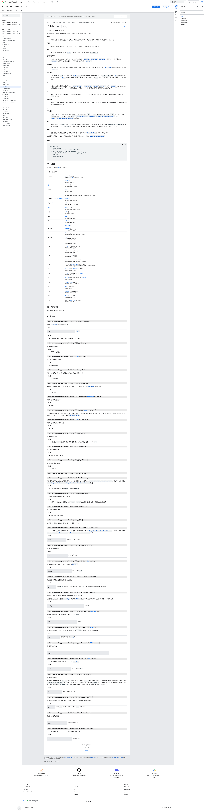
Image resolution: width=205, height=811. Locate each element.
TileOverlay (88, 86)
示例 (15, 10)
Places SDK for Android (29, 792)
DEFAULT (54, 69)
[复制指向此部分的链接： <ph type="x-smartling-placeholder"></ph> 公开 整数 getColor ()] (87, 343)
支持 (21, 10)
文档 (44, 2)
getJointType (68, 194)
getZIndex (67, 221)
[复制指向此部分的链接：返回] (52, 336)
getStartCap (68, 207)
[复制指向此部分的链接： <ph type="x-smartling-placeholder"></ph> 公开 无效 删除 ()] (84, 520)
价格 (39, 2)
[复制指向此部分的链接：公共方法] (56, 317)
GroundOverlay (77, 86)
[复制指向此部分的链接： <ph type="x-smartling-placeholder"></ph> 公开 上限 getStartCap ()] (89, 420)
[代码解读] (123, 144)
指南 (3, 10)
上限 (49, 185)
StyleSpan (83, 277)
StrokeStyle (91, 133)
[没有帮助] (125, 22)
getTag (66, 212)
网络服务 (76, 794)
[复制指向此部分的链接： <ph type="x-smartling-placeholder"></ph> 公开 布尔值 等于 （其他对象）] (92, 321)
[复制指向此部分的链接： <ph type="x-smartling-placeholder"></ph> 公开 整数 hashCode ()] (88, 473)
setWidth (67, 295)
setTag (66, 286)
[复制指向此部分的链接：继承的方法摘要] (60, 307)
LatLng (52, 203)
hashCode (67, 225)
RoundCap (102, 59)
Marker (113, 86)
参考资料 (9, 10)
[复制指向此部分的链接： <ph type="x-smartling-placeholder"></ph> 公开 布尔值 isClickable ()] (90, 478)
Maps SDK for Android (18, 7)
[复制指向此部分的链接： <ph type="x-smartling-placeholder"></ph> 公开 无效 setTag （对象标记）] (93, 674)
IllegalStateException (97, 136)
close (202, 6)
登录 (202, 2)
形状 (59, 167)
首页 (48, 22)
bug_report (197, 6)
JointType (108, 67)
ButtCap (86, 59)
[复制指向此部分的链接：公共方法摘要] (58, 172)
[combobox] (178, 1)
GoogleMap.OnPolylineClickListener (62, 118)
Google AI (80, 801)
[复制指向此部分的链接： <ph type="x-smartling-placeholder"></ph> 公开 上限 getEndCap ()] (88, 356)
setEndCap (67, 255)
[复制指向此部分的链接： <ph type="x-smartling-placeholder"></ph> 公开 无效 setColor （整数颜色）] (94, 545)
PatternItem (77, 76)
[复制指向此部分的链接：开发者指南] (57, 164)
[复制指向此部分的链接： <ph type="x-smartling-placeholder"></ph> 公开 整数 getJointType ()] (90, 383)
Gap (116, 76)
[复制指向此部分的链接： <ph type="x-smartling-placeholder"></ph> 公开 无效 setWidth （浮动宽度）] (94, 713)
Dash (63, 77)
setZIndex (72, 300)
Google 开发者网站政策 (117, 757)
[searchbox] (11, 15)
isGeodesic (67, 232)
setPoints (67, 273)
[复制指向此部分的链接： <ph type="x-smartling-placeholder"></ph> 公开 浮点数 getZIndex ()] (89, 460)
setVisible (67, 291)
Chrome (51, 801)
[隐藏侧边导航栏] (19, 808)
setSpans (67, 277)
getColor (67, 180)
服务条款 (126, 794)
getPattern (67, 198)
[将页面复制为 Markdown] (63, 26)
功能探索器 (26, 789)
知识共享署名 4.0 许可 (69, 757)
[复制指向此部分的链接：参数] (52, 327)
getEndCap (67, 185)
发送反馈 (122, 26)
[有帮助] (123, 22)
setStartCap (68, 282)
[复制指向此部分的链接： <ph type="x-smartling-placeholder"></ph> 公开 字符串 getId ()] (86, 370)
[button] (10, 32)
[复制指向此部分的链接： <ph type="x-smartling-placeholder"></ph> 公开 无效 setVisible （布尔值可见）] (96, 697)
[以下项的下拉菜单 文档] (48, 2)
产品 (34, 2)
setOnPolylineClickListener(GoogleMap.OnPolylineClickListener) (93, 116)
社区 (57, 2)
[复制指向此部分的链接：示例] (52, 141)
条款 (24, 807)
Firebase (58, 801)
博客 (52, 2)
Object (78, 331)
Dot (97, 77)
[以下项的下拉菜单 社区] (60, 2)
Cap (72, 255)
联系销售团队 (166, 7)
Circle (96, 86)
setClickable (68, 246)
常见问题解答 (26, 787)
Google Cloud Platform (69, 801)
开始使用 (156, 7)
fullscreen (200, 6)
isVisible (67, 237)
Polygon (102, 86)
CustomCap (54, 61)
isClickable (67, 228)
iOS (74, 789)
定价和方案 (126, 787)
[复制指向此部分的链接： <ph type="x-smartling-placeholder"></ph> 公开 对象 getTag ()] (86, 433)
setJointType (74, 264)
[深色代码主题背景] (125, 144)
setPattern (67, 268)
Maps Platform (17, 2)
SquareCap (94, 59)
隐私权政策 (30, 807)
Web (75, 792)
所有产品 (88, 801)
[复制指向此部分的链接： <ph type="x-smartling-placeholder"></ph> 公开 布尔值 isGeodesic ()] (90, 493)
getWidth (67, 216)
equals (66, 176)
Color (68, 52)
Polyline (71, 177)
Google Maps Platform (61, 22)
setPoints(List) (74, 415)
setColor (71, 250)
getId (66, 189)
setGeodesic (68, 259)
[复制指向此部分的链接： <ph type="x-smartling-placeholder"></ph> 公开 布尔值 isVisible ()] (88, 507)
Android (5, 7)
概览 (29, 2)
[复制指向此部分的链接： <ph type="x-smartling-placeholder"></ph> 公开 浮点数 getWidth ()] (88, 446)
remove (67, 241)
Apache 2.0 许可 (93, 757)
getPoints (67, 203)
